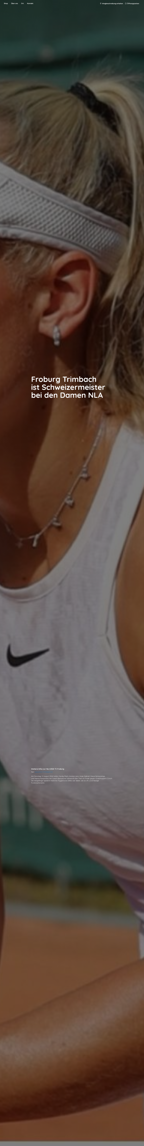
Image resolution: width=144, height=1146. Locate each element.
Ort (22, 3)
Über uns (14, 3)
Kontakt (30, 3)
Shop (6, 3)
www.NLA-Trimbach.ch (44, 772)
